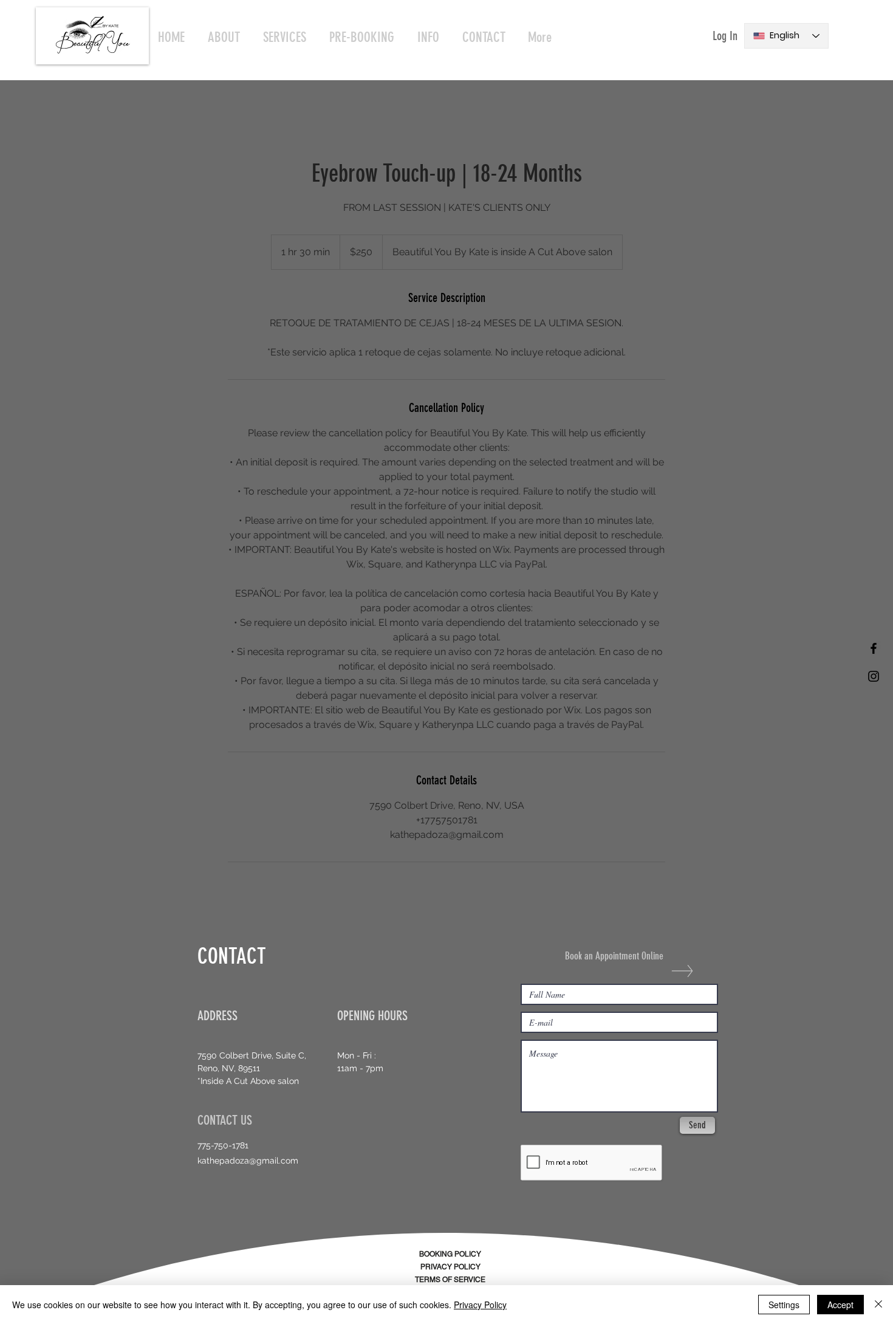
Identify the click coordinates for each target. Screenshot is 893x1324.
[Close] (878, 1304)
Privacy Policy (480, 1304)
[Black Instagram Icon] (873, 676)
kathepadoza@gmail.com (247, 1160)
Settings (783, 1304)
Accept (840, 1304)
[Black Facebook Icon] (873, 648)
